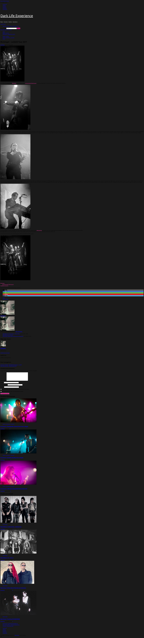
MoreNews (17, 635)
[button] (3, 24)
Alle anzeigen (19, 331)
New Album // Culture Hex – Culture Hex (11, 333)
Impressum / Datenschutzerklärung (10, 623)
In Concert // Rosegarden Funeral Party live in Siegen (14, 426)
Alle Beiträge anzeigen (5, 353)
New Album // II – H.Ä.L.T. (8, 335)
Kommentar (3, 380)
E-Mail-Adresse (3, 384)
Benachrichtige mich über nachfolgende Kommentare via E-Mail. (15, 389)
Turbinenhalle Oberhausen (30, 83)
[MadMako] (7, 314)
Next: (8, 366)
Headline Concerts (4, 285)
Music (4, 39)
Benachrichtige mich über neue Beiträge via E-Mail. (12, 391)
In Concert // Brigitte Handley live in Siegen (11, 457)
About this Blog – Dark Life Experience (11, 26)
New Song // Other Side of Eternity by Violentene (13, 336)
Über (4, 298)
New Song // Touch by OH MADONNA (10, 619)
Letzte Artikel (5, 299)
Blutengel (14, 83)
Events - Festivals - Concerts (8, 37)
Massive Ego (39, 230)
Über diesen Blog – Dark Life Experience (11, 624)
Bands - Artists (6, 36)
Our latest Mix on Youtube (6, 29)
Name (2, 382)
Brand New (5, 524)
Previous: (11, 364)
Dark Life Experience (16, 15)
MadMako (2, 45)
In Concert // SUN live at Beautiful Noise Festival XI (13, 488)
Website (2, 387)
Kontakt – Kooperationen (8, 626)
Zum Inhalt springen (4, 1)
